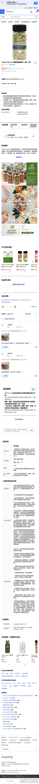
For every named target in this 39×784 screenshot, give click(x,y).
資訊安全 (3, 742)
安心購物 (34, 739)
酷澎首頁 (4, 22)
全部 (3, 17)
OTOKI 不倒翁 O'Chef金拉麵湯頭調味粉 (13, 728)
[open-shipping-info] (19, 79)
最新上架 (10, 314)
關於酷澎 (3, 737)
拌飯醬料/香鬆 (24, 676)
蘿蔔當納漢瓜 (6, 705)
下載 (36, 3)
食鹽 (7, 673)
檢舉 (32, 430)
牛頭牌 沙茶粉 (6, 724)
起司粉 (29, 686)
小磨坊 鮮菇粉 (6, 709)
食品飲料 (10, 22)
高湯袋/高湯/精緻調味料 (7, 676)
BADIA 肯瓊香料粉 (7, 726)
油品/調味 (16, 22)
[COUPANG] (6, 757)
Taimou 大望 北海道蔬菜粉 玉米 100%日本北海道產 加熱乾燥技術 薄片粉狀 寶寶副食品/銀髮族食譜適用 (18, 695)
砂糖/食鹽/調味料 (25, 22)
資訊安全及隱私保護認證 (15, 742)
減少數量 (13, 89)
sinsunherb (4, 686)
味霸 (10, 686)
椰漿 (18, 683)
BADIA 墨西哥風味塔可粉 (9, 702)
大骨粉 (23, 683)
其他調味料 (34, 22)
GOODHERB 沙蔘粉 (8, 719)
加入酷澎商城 (27, 742)
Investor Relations (13, 737)
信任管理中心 (13, 739)
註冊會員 (30, 8)
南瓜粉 (34, 683)
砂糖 (3, 673)
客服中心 (36, 8)
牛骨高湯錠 (23, 686)
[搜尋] (36, 17)
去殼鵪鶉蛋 (4, 688)
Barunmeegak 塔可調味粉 (9, 717)
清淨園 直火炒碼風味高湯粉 (10, 700)
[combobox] (30, 314)
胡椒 (11, 673)
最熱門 (4, 314)
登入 (26, 8)
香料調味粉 (25, 673)
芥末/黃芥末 (17, 673)
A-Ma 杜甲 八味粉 (7, 698)
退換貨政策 (4, 739)
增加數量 (3, 89)
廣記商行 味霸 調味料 (8, 707)
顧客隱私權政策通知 (24, 739)
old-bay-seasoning (6, 683)
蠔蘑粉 (4, 721)
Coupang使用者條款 (26, 737)
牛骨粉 (28, 683)
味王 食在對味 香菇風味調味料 (10, 714)
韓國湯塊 (16, 686)
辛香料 (17, 676)
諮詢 (33, 389)
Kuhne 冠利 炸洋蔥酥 (8, 712)
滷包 (14, 683)
